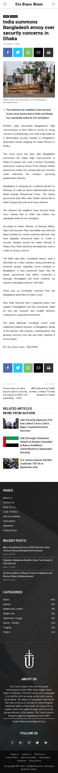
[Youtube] (46, 743)
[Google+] (21, 743)
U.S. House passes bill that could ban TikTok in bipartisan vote (36, 463)
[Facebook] (12, 743)
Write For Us (9, 507)
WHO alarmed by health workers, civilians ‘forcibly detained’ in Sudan (42, 391)
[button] (53, 4)
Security (14, 16)
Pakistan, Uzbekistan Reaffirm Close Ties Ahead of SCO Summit (28, 562)
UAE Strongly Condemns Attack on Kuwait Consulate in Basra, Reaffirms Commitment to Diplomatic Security (36, 445)
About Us (7, 497)
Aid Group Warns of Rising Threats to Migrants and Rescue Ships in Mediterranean (27, 575)
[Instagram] (29, 743)
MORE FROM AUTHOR (19, 413)
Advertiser (8, 525)
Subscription (9, 521)
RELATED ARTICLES (17, 408)
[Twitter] (37, 743)
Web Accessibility (11, 516)
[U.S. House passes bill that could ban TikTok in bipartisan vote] (11, 463)
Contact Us (8, 502)
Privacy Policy (10, 530)
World (6, 16)
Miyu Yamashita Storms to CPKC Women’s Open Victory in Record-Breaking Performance (26, 549)
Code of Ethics (10, 511)
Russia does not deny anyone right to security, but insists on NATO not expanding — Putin (15, 393)
